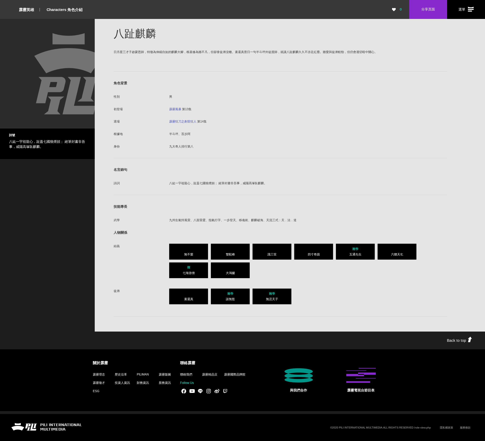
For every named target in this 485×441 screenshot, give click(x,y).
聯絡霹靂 (187, 363)
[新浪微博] (217, 391)
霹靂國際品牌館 (234, 374)
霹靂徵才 (99, 382)
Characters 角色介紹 (65, 10)
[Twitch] (225, 391)
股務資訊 (165, 382)
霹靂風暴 (175, 109)
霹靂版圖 (165, 374)
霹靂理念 (99, 374)
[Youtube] (192, 391)
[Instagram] (208, 391)
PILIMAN (143, 374)
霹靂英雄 (26, 10)
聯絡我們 (186, 374)
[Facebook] (184, 391)
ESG (96, 391)
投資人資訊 (122, 382)
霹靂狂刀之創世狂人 (182, 121)
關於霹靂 (100, 363)
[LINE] (200, 391)
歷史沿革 (121, 374)
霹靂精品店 (209, 374)
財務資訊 (143, 382)
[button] (466, 9)
